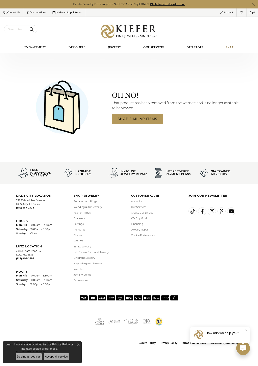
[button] (11, 12)
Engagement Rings (85, 201)
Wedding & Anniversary (88, 207)
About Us (137, 201)
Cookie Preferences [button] (143, 235)
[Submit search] (32, 29)
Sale (230, 47)
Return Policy (147, 342)
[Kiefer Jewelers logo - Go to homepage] (129, 31)
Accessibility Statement (225, 342)
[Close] (253, 4)
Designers (77, 47)
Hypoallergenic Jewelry (88, 263)
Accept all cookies (56, 356)
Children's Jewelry (84, 257)
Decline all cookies (29, 356)
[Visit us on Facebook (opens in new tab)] (202, 211)
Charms (78, 240)
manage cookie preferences (39, 348)
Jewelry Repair (140, 229)
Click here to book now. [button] (167, 4)
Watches (79, 269)
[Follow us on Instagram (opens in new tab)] (212, 211)
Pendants (79, 229)
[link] (67, 12)
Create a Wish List (142, 212)
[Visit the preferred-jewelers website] (131, 321)
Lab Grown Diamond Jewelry (91, 252)
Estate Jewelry (82, 246)
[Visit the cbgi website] (99, 321)
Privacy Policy (168, 342)
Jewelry (114, 47)
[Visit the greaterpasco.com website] (159, 321)
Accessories (81, 280)
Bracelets (79, 218)
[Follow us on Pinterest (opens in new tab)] (221, 211)
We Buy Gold (139, 218)
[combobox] (16, 29)
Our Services (153, 47)
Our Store (195, 47)
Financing (137, 223)
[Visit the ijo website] (114, 321)
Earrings (79, 223)
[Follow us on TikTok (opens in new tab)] (192, 211)
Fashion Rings (82, 212)
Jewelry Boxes (82, 274)
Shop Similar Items (137, 119)
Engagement (35, 47)
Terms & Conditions (193, 342)
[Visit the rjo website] (147, 321)
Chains (78, 235)
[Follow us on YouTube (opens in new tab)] (231, 211)
